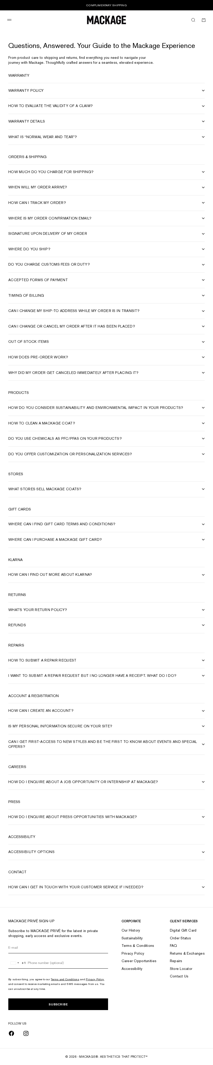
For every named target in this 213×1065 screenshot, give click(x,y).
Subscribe (58, 1004)
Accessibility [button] (132, 968)
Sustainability (132, 938)
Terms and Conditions (65, 979)
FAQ (173, 945)
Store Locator (181, 968)
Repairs (176, 961)
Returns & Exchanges (187, 953)
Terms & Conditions (138, 945)
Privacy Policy (95, 979)
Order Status (180, 938)
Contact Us (179, 976)
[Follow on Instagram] (26, 1033)
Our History (131, 930)
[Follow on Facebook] (11, 1033)
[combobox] (17, 963)
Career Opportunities (139, 961)
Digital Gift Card (183, 930)
